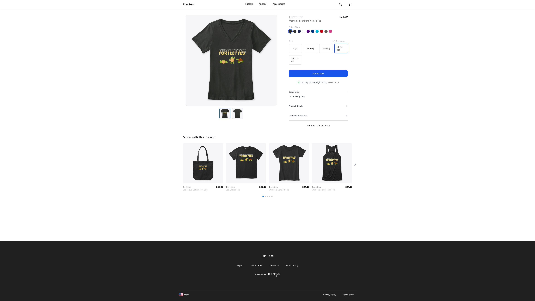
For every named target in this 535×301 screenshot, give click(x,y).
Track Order (256, 265)
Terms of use (348, 294)
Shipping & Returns (298, 115)
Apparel (263, 3)
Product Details (296, 106)
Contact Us (274, 265)
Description (294, 92)
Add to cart (318, 73)
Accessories (279, 3)
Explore (249, 3)
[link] (203, 163)
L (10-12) (326, 48)
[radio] (295, 48)
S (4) (295, 48)
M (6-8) (310, 48)
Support (240, 265)
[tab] (225, 113)
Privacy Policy (329, 294)
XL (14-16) (340, 48)
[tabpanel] (231, 60)
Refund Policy (292, 265)
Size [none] (291, 41)
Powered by (260, 274)
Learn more (333, 82)
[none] (339, 41)
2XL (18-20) (294, 60)
